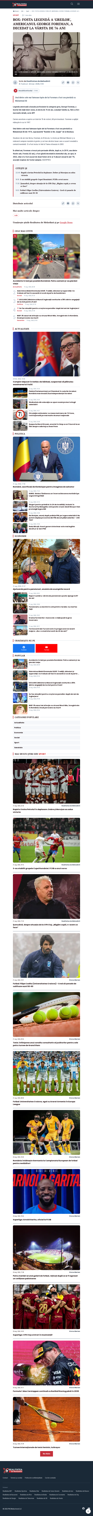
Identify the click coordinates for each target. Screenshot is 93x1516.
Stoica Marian (74, 980)
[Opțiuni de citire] (88, 1511)
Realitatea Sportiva (21, 1491)
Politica (20, 304)
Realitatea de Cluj (73, 1495)
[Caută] (72, 4)
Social (19, 296)
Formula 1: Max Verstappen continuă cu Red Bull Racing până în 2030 (46, 1391)
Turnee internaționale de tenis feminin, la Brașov (36, 1447)
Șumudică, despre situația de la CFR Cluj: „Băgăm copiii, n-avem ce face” (48, 184)
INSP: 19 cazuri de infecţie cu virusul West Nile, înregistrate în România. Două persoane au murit (54, 706)
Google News (66, 222)
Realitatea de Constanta (57, 1495)
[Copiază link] (63, 82)
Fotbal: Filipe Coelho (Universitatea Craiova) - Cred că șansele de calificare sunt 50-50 (48, 191)
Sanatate (20, 320)
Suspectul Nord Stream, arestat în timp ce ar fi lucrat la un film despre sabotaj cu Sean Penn (54, 425)
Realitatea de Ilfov (26, 1495)
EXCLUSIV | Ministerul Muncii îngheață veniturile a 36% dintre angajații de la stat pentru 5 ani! (52, 684)
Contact (5, 1478)
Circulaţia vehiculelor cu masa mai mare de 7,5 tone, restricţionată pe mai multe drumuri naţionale (51, 414)
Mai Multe (46, 1454)
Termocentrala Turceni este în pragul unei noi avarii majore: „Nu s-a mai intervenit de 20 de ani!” (52, 630)
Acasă (17, 11)
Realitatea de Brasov (82, 1491)
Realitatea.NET (7, 1491)
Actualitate (17, 287)
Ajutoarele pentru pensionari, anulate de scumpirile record (41, 589)
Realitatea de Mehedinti (38, 81)
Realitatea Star (34, 1491)
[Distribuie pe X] (78, 82)
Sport (27, 11)
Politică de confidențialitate (33, 1478)
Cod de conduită (50, 1478)
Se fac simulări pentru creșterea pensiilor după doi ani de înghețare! (49, 308)
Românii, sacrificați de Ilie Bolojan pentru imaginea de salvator (43, 487)
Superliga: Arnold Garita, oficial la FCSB (32, 1219)
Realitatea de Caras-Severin (50, 1491)
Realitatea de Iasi (67, 1491)
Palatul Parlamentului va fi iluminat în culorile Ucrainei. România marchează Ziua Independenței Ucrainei (53, 392)
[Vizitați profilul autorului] (15, 82)
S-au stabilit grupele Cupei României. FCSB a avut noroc (44, 179)
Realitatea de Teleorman (26, 1498)
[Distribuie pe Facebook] (68, 82)
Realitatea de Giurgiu (9, 1498)
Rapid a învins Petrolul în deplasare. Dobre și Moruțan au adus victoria (48, 174)
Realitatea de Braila (40, 1495)
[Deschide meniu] (78, 4)
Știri (22, 11)
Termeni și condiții (16, 1478)
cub (16, 215)
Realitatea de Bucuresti (10, 1495)
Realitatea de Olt (42, 1498)
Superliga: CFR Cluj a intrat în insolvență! (33, 1335)
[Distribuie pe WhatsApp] (73, 82)
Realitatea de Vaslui (56, 1498)
